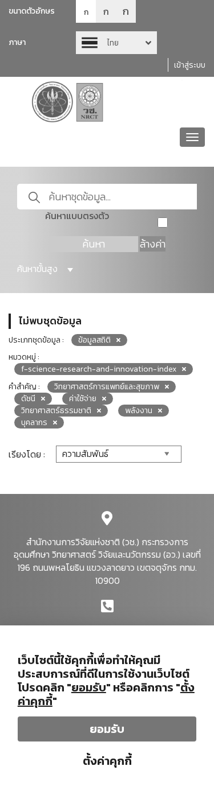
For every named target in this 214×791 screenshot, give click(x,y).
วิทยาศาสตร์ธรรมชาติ (56, 411)
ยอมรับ (107, 729)
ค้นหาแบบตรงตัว (77, 216)
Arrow (116, 42)
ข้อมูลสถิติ (94, 340)
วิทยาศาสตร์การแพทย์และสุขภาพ (106, 387)
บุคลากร (34, 423)
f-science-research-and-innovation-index (98, 369)
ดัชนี (28, 399)
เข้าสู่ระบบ (189, 65)
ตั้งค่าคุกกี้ (107, 760)
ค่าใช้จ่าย (82, 399)
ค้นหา (93, 244)
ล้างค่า (152, 244)
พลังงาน (138, 411)
